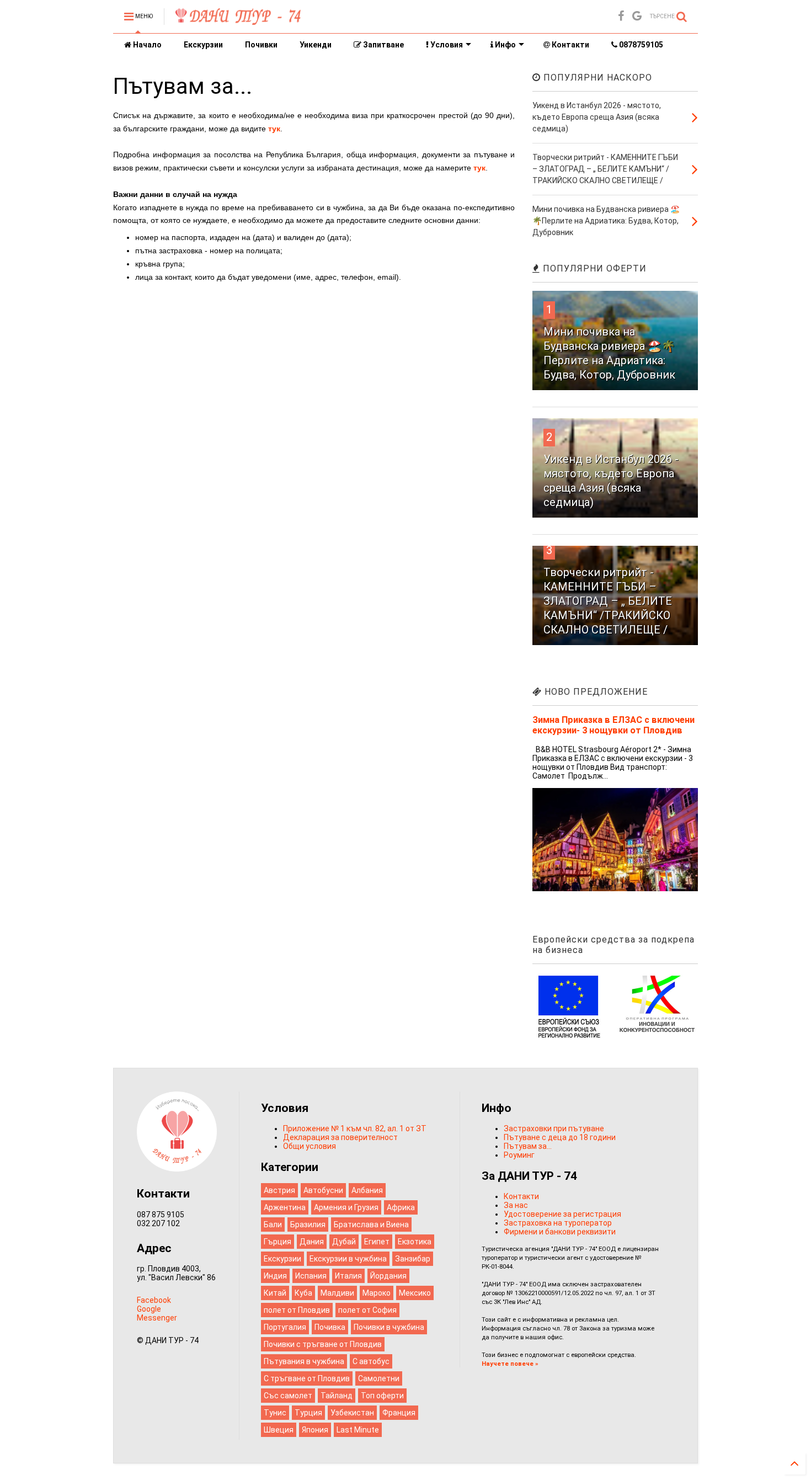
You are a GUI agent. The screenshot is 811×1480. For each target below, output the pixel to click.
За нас (516, 1205)
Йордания (388, 1275)
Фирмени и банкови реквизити (560, 1231)
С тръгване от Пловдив (307, 1378)
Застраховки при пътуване (554, 1128)
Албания (367, 1190)
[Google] (637, 16)
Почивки (261, 44)
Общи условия (309, 1146)
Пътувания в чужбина (304, 1361)
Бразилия (308, 1224)
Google (149, 1309)
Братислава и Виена (371, 1224)
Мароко (376, 1293)
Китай (275, 1293)
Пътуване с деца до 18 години (560, 1137)
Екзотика (414, 1241)
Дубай (344, 1241)
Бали (273, 1224)
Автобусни (323, 1190)
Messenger (157, 1317)
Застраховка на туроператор (558, 1222)
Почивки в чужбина (389, 1327)
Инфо (504, 44)
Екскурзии (203, 44)
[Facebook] (621, 16)
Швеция (279, 1429)
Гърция (277, 1241)
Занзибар (412, 1258)
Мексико (415, 1293)
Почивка (329, 1327)
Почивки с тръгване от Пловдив (323, 1344)
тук (274, 128)
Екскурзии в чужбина (348, 1258)
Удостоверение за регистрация (562, 1214)
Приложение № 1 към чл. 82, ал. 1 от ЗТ (354, 1128)
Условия (446, 44)
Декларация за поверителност (340, 1137)
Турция (308, 1412)
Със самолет (288, 1395)
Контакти (569, 44)
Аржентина (285, 1207)
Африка (401, 1207)
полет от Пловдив (297, 1310)
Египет (377, 1241)
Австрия (279, 1190)
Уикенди (316, 44)
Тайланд (337, 1395)
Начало (146, 44)
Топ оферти (382, 1395)
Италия (348, 1275)
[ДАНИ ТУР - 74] (238, 21)
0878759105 (640, 44)
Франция (398, 1412)
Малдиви (337, 1293)
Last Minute (358, 1429)
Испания (311, 1275)
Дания (312, 1241)
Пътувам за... (528, 1146)
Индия (275, 1275)
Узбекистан (352, 1412)
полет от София (367, 1310)
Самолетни (378, 1378)
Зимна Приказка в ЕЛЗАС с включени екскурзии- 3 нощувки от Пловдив (613, 725)
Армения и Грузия (346, 1207)
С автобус (371, 1361)
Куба (303, 1293)
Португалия (285, 1327)
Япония (315, 1429)
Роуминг (519, 1155)
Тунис (275, 1412)
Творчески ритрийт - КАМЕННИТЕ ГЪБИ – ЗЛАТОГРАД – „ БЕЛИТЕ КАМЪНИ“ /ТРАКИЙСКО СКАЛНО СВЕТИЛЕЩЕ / (607, 601)
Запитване (382, 44)
